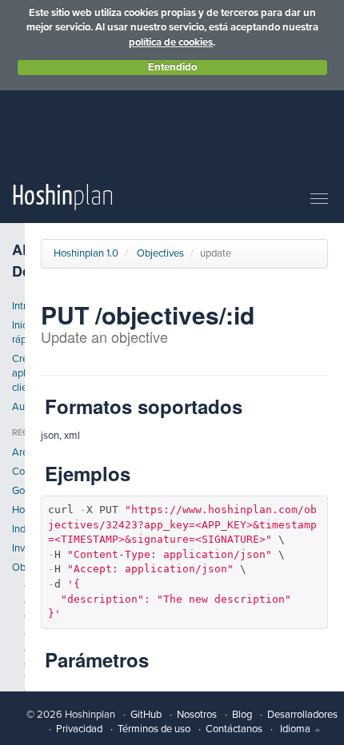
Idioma (296, 729)
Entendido (172, 67)
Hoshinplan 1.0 (86, 253)
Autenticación (18, 406)
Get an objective (30, 601)
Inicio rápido (18, 332)
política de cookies (171, 42)
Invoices (18, 548)
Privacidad (79, 729)
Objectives (18, 567)
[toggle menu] (319, 199)
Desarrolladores (302, 714)
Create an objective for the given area (30, 677)
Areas (18, 452)
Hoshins (18, 510)
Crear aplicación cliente (18, 373)
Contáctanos (234, 729)
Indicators (18, 529)
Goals (18, 490)
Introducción (18, 306)
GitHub (146, 714)
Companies (18, 471)
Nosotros (197, 714)
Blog (242, 714)
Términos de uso (154, 729)
